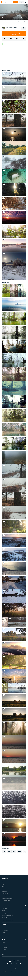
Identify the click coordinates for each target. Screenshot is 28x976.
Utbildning (4, 925)
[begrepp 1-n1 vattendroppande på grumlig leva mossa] (13, 106)
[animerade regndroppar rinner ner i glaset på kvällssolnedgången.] (13, 217)
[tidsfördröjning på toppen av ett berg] (13, 581)
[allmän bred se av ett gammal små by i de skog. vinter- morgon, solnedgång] (13, 554)
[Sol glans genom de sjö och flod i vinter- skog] (13, 244)
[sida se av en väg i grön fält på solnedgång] (13, 735)
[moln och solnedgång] (13, 672)
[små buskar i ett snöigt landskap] (13, 161)
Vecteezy (4, 918)
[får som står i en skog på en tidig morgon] (13, 686)
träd (9, 886)
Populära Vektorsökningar (7, 949)
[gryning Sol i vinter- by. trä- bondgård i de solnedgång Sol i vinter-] (13, 595)
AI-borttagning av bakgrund (8, 932)
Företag (3, 923)
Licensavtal (4, 942)
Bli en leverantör (5, 969)
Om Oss (4, 967)
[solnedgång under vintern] (13, 258)
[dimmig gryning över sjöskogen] (6, 290)
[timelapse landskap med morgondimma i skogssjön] (13, 804)
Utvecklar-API (5, 928)
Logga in (21, 2)
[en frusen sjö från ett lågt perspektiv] (13, 78)
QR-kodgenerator (6, 935)
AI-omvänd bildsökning (7, 930)
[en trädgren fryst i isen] (5, 636)
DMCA (3, 945)
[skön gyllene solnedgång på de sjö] (13, 776)
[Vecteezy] (2, 2)
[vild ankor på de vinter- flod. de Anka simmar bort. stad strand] (11, 646)
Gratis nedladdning (14, 33)
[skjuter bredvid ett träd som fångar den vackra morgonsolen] (13, 189)
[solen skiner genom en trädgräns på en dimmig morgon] (13, 623)
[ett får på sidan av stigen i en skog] (13, 540)
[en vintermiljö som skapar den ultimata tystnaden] (13, 484)
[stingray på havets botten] (13, 175)
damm (19, 886)
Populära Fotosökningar (7, 952)
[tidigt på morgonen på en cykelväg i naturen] (13, 658)
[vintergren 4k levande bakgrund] (13, 230)
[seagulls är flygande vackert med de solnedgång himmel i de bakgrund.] (13, 133)
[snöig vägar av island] (13, 272)
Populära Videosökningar (7, 954)
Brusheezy (4, 916)
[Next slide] (23, 886)
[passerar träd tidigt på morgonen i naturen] (13, 119)
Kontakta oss (5, 964)
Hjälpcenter (4, 962)
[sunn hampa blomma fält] (13, 147)
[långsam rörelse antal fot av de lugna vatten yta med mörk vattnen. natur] (13, 832)
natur (14, 886)
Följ (23, 28)
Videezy (3, 921)
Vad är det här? (11, 44)
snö (4, 886)
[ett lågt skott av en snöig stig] (13, 526)
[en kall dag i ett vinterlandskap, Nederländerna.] (13, 92)
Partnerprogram (5, 947)
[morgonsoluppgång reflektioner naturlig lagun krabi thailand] (13, 873)
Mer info (4, 46)
